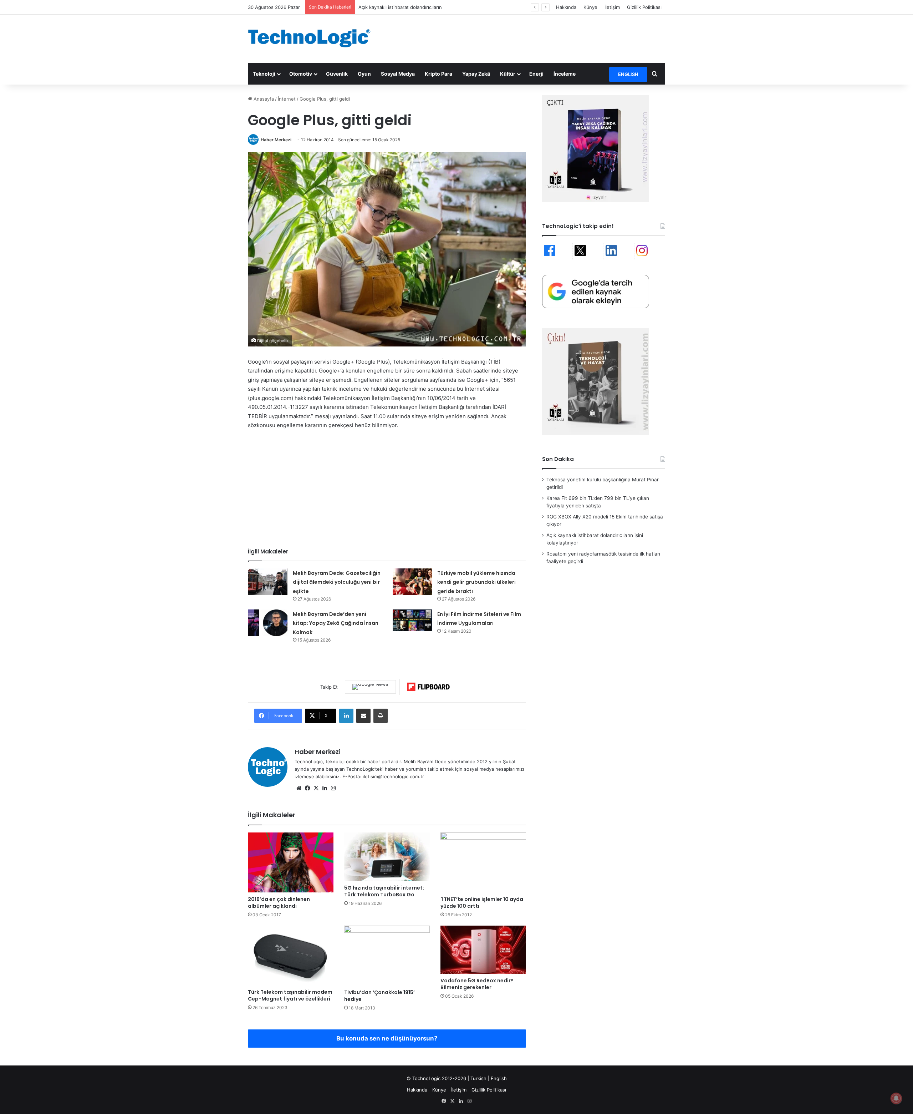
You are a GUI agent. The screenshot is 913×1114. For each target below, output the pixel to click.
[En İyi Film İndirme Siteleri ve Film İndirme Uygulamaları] (412, 620)
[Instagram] (333, 788)
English (499, 1078)
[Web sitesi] (299, 788)
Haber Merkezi (276, 139)
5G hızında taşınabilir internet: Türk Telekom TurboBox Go (384, 891)
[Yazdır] (380, 716)
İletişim (612, 7)
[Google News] (370, 687)
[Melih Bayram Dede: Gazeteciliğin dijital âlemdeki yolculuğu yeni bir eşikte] (267, 581)
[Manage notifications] (896, 1098)
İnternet (287, 99)
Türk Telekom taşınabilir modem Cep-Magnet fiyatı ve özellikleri (290, 995)
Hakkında (566, 7)
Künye (590, 7)
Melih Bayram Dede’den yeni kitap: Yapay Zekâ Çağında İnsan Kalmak (335, 623)
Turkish (478, 1078)
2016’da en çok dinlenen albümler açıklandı (279, 903)
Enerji (536, 74)
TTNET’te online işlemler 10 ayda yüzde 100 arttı (481, 903)
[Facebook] (307, 788)
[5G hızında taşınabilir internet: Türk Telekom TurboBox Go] (387, 856)
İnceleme (565, 74)
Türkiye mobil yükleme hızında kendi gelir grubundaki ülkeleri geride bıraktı (476, 582)
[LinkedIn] (346, 716)
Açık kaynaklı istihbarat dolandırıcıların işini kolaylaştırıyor (421, 7)
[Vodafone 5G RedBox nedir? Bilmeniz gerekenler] (483, 950)
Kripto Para (438, 74)
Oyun (364, 74)
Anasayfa (263, 99)
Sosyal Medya (398, 74)
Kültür (507, 74)
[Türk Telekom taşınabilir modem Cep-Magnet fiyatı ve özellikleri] (290, 955)
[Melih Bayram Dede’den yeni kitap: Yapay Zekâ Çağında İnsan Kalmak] (267, 622)
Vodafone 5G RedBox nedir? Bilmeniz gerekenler (477, 984)
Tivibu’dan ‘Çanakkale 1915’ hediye (379, 996)
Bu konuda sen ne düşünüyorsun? (387, 1038)
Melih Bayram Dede (426, 761)
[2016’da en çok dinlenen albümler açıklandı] (290, 862)
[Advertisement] (528, 38)
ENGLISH (628, 74)
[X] (316, 788)
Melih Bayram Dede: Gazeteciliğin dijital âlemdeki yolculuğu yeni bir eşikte (337, 582)
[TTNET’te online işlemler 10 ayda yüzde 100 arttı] (483, 862)
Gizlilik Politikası (644, 7)
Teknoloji (264, 74)
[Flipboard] (428, 687)
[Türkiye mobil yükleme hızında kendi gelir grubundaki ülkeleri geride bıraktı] (412, 581)
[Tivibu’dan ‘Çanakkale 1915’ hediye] (387, 956)
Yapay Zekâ (476, 74)
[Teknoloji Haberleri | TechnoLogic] (314, 38)
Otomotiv (300, 74)
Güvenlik (337, 74)
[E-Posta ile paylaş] (363, 716)
